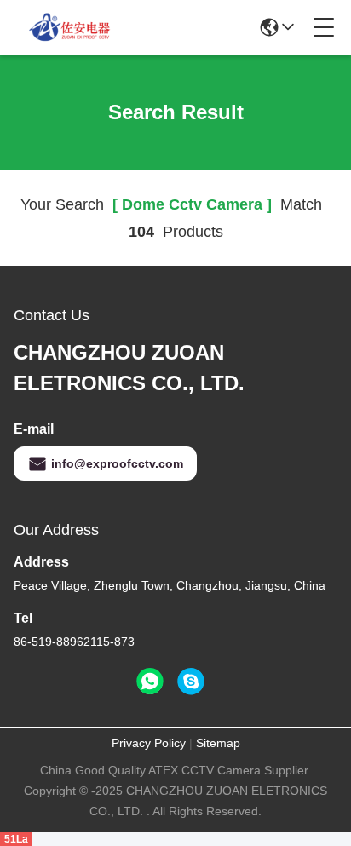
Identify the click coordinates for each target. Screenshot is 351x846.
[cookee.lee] (191, 681)
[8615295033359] (150, 681)
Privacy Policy (149, 743)
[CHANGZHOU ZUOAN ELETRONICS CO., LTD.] (70, 27)
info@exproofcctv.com (117, 463)
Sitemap (218, 743)
